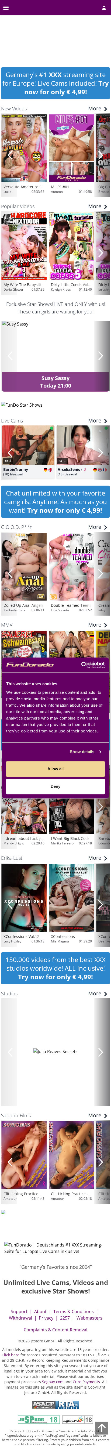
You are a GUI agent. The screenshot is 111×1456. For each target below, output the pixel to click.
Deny (55, 786)
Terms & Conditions (73, 1311)
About (40, 1311)
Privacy (46, 1318)
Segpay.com (53, 1381)
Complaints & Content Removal (55, 1330)
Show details (82, 751)
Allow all (55, 769)
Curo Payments (86, 1381)
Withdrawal (20, 1318)
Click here (10, 1354)
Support (19, 1311)
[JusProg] (39, 1419)
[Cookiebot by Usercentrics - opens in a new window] (81, 665)
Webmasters (89, 1318)
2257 (65, 1318)
